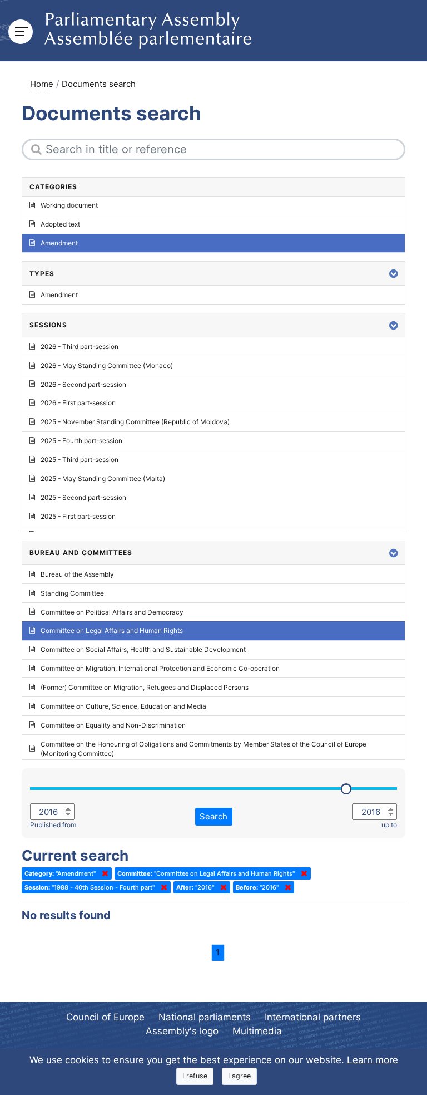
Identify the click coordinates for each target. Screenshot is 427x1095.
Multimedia (257, 1031)
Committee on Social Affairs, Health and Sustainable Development (143, 649)
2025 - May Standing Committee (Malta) (103, 478)
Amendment (59, 243)
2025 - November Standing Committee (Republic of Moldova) (135, 422)
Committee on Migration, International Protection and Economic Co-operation (160, 668)
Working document (69, 205)
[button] (393, 273)
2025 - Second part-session (83, 497)
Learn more (372, 1059)
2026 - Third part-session (79, 346)
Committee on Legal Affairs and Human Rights (112, 630)
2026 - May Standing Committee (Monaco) (107, 365)
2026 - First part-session (78, 403)
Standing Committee (72, 593)
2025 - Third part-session (79, 459)
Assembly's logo (182, 1031)
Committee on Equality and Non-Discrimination (113, 725)
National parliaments (204, 1017)
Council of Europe (105, 1017)
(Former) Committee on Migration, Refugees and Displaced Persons (145, 687)
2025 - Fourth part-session (81, 440)
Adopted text (60, 224)
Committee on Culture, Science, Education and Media (123, 706)
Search (213, 816)
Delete (102, 873)
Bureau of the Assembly (77, 574)
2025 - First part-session (78, 516)
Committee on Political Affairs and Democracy (112, 612)
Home (41, 83)
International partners (313, 1017)
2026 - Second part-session (83, 384)
